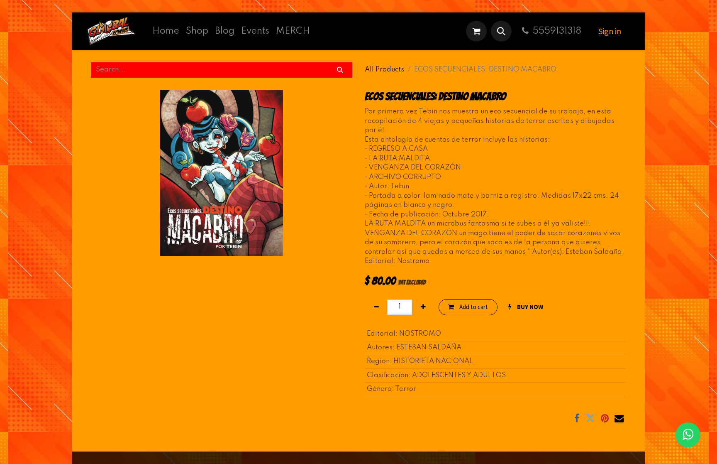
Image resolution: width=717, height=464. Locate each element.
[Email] (619, 418)
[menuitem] (166, 31)
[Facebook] (577, 418)
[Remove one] (376, 307)
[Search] (340, 70)
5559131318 (557, 31)
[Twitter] (590, 418)
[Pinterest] (605, 418)
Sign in (609, 31)
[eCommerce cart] (476, 31)
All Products (384, 69)
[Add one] (423, 307)
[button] (501, 31)
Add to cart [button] (473, 307)
